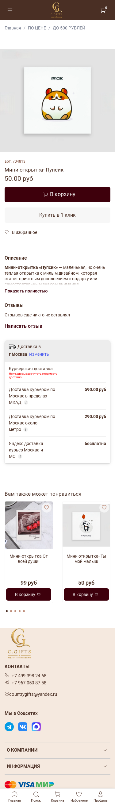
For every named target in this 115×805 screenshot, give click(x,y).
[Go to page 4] (20, 611)
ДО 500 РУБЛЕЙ (69, 27)
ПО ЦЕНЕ (37, 27)
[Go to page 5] (24, 611)
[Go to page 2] (11, 611)
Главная (13, 27)
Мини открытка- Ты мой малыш (86, 559)
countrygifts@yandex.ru (33, 694)
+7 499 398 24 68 (29, 676)
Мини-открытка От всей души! (29, 559)
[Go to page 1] (7, 611)
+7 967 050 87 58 (29, 683)
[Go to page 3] (15, 611)
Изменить (39, 354)
